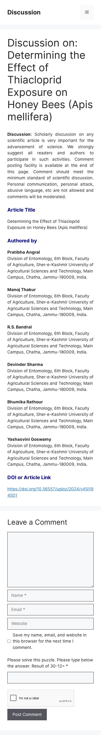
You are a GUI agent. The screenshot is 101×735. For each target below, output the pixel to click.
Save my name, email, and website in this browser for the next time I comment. (50, 641)
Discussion (24, 12)
